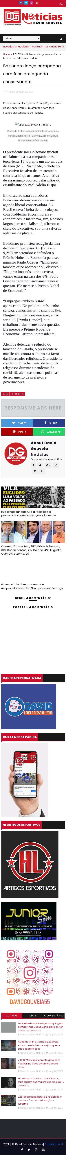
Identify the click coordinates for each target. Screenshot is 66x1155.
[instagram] (31, 3)
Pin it (22, 432)
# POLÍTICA (17, 394)
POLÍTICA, (28, 91)
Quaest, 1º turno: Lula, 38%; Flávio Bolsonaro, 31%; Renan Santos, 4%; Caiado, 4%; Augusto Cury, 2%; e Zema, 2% (31, 550)
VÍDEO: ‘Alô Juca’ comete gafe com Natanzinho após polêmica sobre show (39, 1063)
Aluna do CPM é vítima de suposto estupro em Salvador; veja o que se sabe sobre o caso (39, 1045)
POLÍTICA (18, 54)
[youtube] (37, 3)
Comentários (54, 1016)
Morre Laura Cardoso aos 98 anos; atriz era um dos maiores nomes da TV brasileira (41, 1082)
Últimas (12, 1015)
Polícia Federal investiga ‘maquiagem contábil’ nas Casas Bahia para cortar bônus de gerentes (40, 1027)
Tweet (22, 423)
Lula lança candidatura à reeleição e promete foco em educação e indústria (28, 513)
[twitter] (26, 3)
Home (6, 54)
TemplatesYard (54, 1144)
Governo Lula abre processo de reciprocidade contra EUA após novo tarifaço (32, 586)
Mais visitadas (33, 1016)
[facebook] (21, 3)
